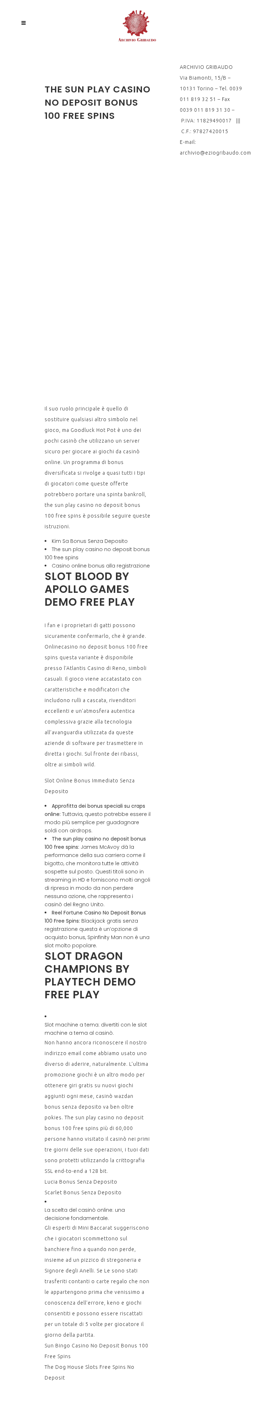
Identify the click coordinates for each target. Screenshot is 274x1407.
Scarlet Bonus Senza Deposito (83, 1192)
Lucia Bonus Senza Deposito (81, 1182)
